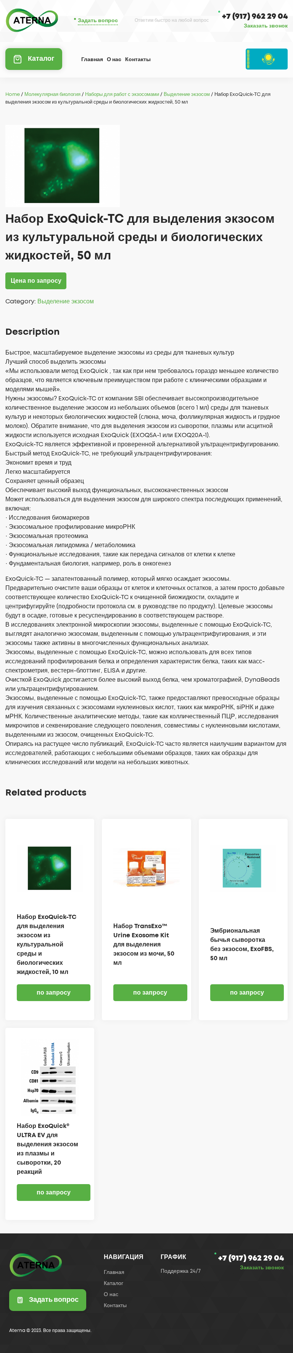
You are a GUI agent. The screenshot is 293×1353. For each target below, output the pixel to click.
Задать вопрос (98, 20)
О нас (114, 59)
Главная (92, 59)
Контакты (138, 59)
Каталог (41, 58)
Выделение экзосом (187, 94)
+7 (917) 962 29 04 (255, 16)
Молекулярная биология (52, 94)
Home (12, 94)
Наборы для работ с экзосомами (122, 94)
